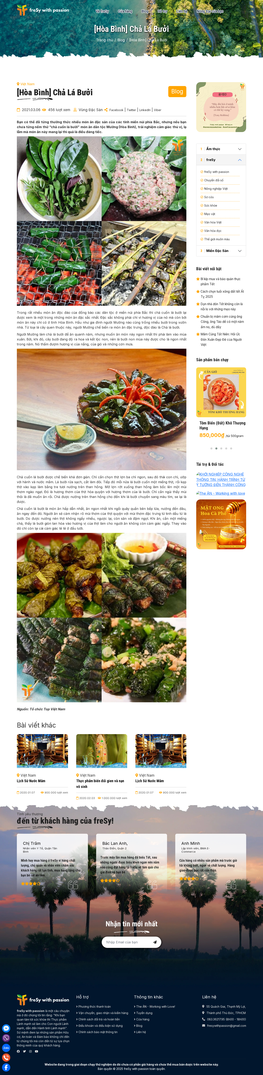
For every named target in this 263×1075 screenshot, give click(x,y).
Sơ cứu (209, 197)
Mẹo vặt (209, 214)
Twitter (131, 110)
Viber (157, 110)
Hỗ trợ (162, 11)
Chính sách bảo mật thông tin (98, 1032)
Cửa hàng (125, 11)
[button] (211, 448)
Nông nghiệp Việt (216, 188)
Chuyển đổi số (213, 180)
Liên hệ (181, 11)
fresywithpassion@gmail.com (226, 1025)
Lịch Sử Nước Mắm (90, 781)
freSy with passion (216, 172)
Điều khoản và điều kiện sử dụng (100, 1025)
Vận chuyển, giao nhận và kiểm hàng (103, 1013)
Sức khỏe (210, 205)
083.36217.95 (216, 1019)
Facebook (116, 110)
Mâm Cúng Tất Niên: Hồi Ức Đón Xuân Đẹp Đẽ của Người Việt (221, 339)
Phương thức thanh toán (94, 1006)
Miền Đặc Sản (214, 251)
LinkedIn (145, 110)
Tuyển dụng (143, 1013)
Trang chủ (104, 40)
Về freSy (102, 11)
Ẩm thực (210, 149)
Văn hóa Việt (212, 222)
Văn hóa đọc (212, 230)
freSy (208, 160)
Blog (145, 11)
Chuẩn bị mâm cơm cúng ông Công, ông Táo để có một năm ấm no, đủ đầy (222, 322)
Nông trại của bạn (210, 11)
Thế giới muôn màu (217, 239)
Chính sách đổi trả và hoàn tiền (99, 1019)
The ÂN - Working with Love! (155, 1006)
